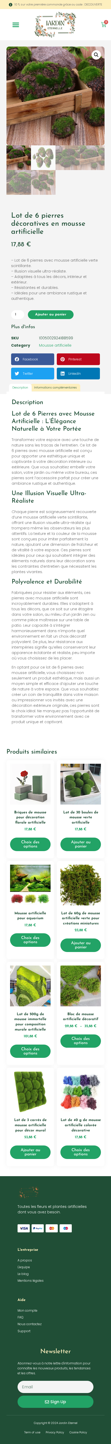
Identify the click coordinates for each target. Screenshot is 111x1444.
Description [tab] (20, 387)
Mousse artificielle (55, 345)
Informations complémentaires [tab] (55, 387)
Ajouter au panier (50, 314)
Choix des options (30, 844)
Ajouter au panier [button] (81, 844)
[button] (15, 24)
